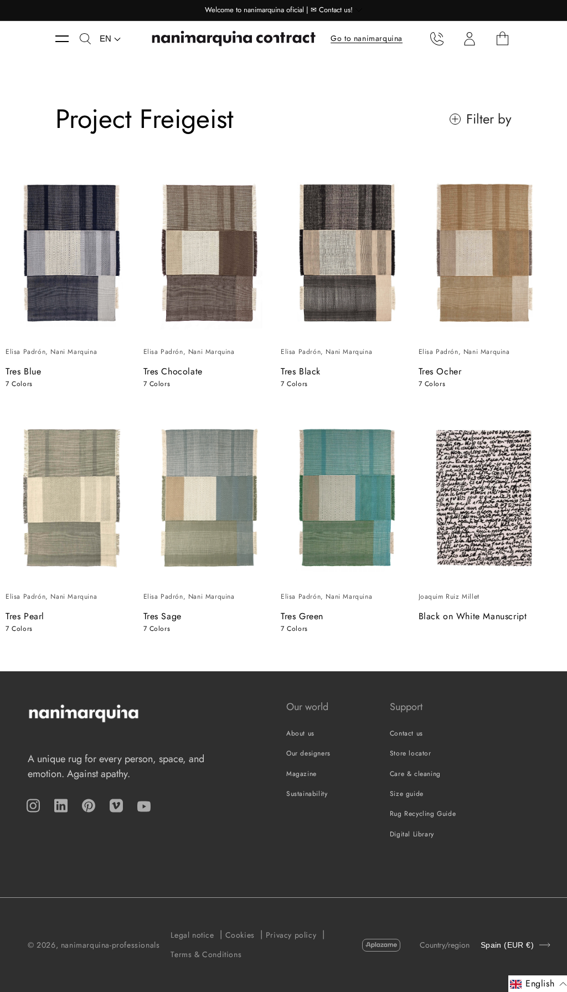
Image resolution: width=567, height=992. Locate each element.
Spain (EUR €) (507, 945)
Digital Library (412, 834)
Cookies (240, 934)
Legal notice (192, 934)
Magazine (301, 774)
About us (300, 733)
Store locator (410, 753)
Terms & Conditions (206, 954)
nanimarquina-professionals (110, 944)
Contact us (406, 733)
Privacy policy (291, 934)
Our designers (308, 753)
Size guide (407, 794)
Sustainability (306, 794)
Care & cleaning (415, 774)
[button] (67, 39)
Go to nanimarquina (367, 38)
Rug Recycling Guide (423, 814)
